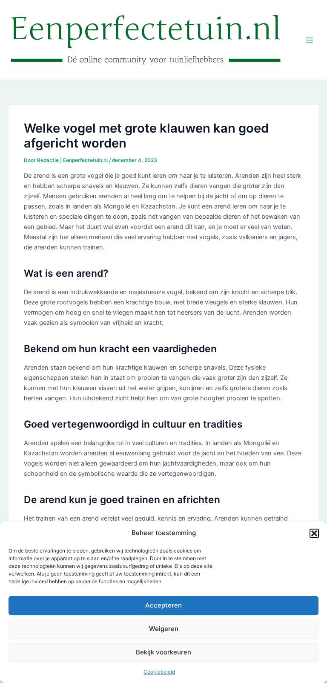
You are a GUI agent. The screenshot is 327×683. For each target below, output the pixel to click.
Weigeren (163, 629)
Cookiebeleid (159, 672)
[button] (314, 533)
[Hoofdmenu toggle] (309, 40)
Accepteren (163, 605)
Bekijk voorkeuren (163, 652)
